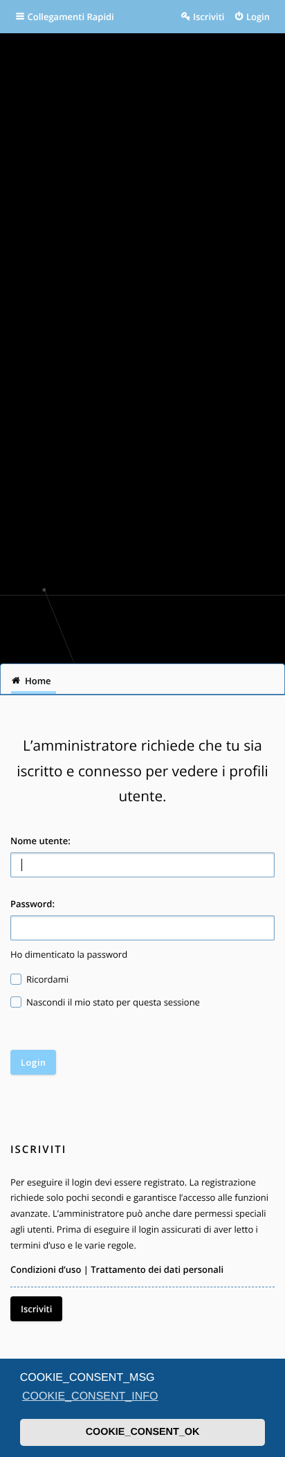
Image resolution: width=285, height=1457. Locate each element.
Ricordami (46, 979)
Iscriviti (36, 1309)
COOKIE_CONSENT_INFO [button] (90, 1396)
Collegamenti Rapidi (71, 16)
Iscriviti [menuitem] (208, 16)
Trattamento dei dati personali (157, 1269)
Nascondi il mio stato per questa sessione (112, 1002)
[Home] (142, 624)
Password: (32, 903)
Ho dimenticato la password (68, 954)
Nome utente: (40, 840)
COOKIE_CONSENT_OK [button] (143, 1432)
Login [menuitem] (258, 16)
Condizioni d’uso (45, 1269)
